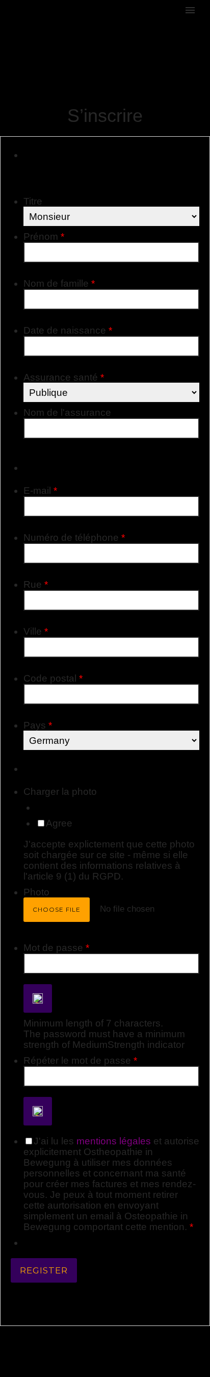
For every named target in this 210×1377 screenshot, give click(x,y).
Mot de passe (56, 947)
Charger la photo (60, 791)
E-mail (40, 490)
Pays (37, 725)
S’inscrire (198, 45)
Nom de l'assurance (67, 412)
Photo (36, 892)
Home (175, 45)
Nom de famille (59, 283)
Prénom (43, 236)
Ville (35, 631)
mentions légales (113, 1141)
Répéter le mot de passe (80, 1060)
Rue (35, 584)
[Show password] (37, 998)
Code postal (53, 678)
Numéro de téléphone (74, 537)
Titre (32, 201)
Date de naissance (67, 330)
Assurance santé (63, 377)
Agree (59, 823)
